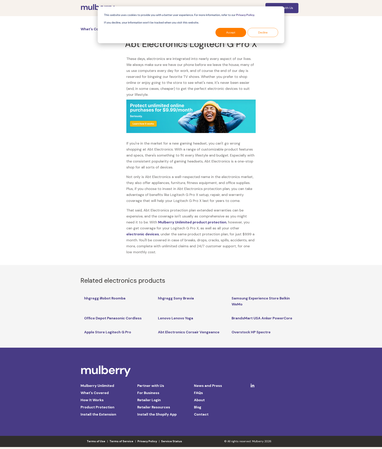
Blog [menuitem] (197, 407)
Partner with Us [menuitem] (150, 385)
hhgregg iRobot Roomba (105, 298)
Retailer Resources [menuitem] (153, 407)
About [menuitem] (199, 400)
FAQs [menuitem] (198, 392)
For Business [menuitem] (148, 392)
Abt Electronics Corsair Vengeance (188, 332)
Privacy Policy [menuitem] (147, 441)
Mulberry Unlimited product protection (192, 222)
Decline (263, 32)
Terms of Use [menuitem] (96, 441)
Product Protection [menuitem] (97, 407)
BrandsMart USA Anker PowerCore (262, 318)
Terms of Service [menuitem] (121, 441)
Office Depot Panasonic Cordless (113, 318)
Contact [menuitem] (201, 414)
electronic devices (142, 234)
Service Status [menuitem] (171, 441)
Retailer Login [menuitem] (149, 400)
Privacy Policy (245, 15)
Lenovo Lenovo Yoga (175, 318)
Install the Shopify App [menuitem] (157, 414)
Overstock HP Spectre (251, 332)
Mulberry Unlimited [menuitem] (97, 385)
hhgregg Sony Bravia (176, 298)
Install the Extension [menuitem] (98, 414)
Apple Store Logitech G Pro (107, 332)
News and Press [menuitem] (208, 385)
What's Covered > (96, 29)
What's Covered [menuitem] (95, 392)
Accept (230, 32)
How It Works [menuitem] (92, 400)
